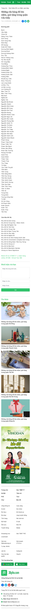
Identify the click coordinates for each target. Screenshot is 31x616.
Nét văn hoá (20, 518)
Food (9, 2)
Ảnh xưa (3, 524)
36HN (7, 546)
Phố (28, 2)
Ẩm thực (3, 512)
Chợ (2, 500)
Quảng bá (19, 551)
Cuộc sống (19, 506)
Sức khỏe (19, 509)
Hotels (3, 2)
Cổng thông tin (5, 506)
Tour (18, 2)
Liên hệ (3, 551)
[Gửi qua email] (28, 21)
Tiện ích (19, 493)
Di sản (18, 521)
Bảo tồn (18, 524)
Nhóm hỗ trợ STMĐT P (9, 256)
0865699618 (14, 599)
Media (18, 528)
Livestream (4, 536)
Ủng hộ (18, 554)
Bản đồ (18, 500)
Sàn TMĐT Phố (21, 533)
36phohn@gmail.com (13, 602)
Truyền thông (5, 528)
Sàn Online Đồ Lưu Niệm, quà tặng (19, 8)
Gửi (15, 290)
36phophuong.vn (6, 543)
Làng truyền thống (21, 515)
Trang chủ (4, 8)
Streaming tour (5, 533)
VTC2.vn (18, 543)
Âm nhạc (3, 515)
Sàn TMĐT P (20, 490)
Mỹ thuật (3, 521)
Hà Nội (24, 2)
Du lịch (3, 509)
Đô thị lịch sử (20, 512)
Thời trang (4, 518)
